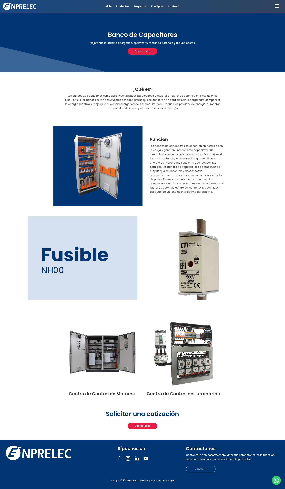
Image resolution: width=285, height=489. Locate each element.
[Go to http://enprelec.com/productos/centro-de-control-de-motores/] (102, 357)
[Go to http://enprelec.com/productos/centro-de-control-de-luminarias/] (183, 357)
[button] (142, 51)
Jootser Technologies (164, 480)
